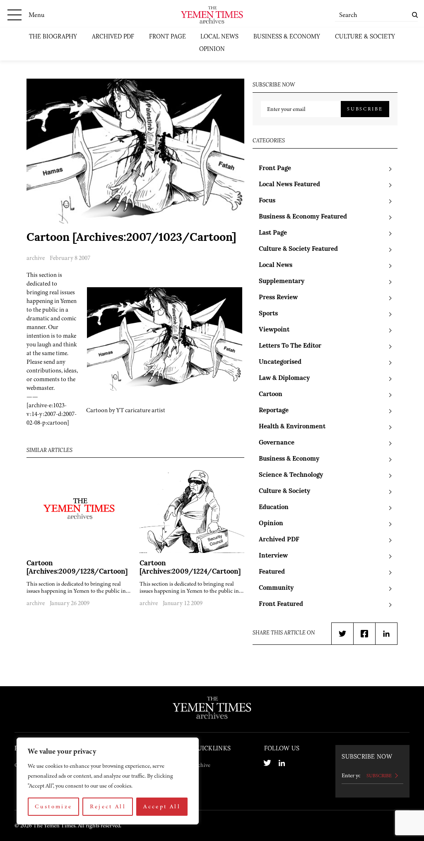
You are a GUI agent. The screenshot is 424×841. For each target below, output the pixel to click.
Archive (201, 765)
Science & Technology (291, 475)
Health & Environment (292, 427)
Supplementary (281, 282)
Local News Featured (289, 185)
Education (274, 508)
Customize (53, 806)
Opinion (212, 49)
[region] (108, 781)
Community (276, 588)
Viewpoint (274, 330)
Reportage (274, 411)
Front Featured (281, 604)
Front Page (167, 37)
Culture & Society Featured (298, 249)
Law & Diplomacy (284, 378)
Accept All (162, 806)
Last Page (273, 233)
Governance (276, 443)
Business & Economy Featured (303, 217)
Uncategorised (280, 362)
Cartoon (270, 395)
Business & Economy (286, 37)
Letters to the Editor (290, 346)
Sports (268, 314)
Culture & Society (365, 37)
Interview (273, 556)
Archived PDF (113, 37)
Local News (219, 37)
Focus (267, 201)
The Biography (53, 37)
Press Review (278, 298)
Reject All (108, 806)
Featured (272, 572)
